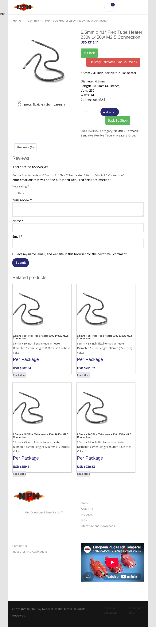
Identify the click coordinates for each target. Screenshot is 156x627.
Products (87, 514)
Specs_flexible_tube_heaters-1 (44, 104)
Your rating (20, 186)
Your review (22, 200)
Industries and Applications (30, 551)
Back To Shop (118, 120)
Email (17, 236)
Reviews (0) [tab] (25, 147)
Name (17, 221)
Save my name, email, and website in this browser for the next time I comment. (71, 254)
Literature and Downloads (98, 526)
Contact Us (19, 546)
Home (85, 503)
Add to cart (109, 112)
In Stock (89, 53)
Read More (19, 375)
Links (84, 520)
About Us (87, 509)
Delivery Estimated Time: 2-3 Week (113, 62)
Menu (22, 7)
